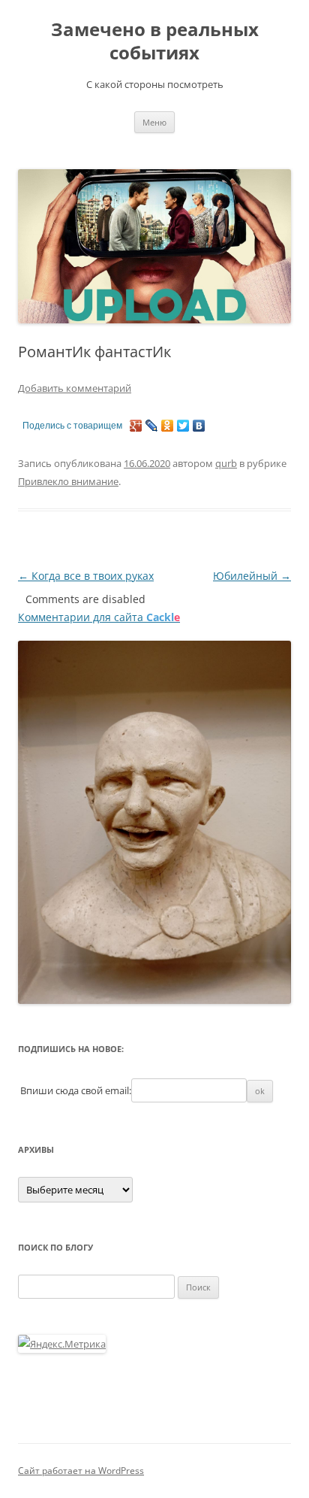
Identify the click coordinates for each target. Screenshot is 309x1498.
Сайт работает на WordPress (81, 1470)
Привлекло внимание (68, 481)
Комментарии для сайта (99, 617)
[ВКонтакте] (199, 425)
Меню (154, 122)
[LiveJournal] (152, 425)
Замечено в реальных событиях (155, 41)
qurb (226, 463)
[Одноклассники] (168, 425)
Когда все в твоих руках (86, 576)
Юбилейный (252, 576)
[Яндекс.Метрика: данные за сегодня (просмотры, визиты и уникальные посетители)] (62, 1344)
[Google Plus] (136, 425)
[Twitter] (183, 425)
